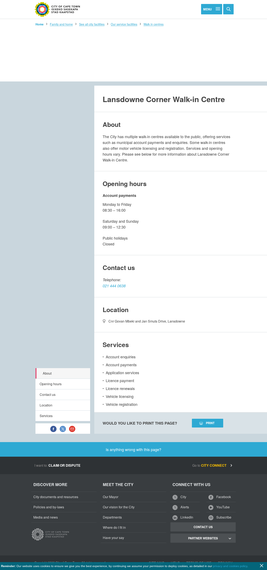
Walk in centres (154, 24)
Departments (112, 517)
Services (46, 415)
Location (46, 405)
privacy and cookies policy (230, 566)
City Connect (214, 465)
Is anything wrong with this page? (133, 449)
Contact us (47, 394)
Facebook (223, 496)
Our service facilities (124, 24)
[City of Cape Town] (57, 9)
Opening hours (51, 383)
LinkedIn (186, 517)
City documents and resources (55, 496)
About (47, 373)
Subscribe (223, 517)
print (210, 423)
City (183, 496)
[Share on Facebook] (53, 428)
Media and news (45, 517)
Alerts (184, 507)
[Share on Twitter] (63, 428)
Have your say (113, 537)
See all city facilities (92, 24)
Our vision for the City (119, 507)
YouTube (222, 507)
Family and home (61, 24)
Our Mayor (110, 496)
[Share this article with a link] (72, 428)
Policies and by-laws (48, 507)
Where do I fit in (114, 527)
